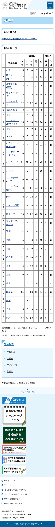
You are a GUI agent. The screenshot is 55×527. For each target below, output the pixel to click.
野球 (8, 196)
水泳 (8, 115)
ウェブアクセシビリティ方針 (16, 494)
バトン (9, 171)
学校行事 (11, 352)
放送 (8, 309)
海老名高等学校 (9, 383)
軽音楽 (9, 257)
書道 (8, 283)
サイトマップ (9, 481)
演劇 (8, 231)
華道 (8, 248)
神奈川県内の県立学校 (13, 503)
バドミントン (12, 162)
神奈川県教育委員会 (12, 499)
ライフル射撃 (12, 205)
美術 (8, 300)
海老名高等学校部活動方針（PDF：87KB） (19, 39)
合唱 (8, 240)
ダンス (9, 136)
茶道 (8, 266)
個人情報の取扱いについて (15, 490)
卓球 (8, 129)
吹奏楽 (9, 292)
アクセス (7, 485)
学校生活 (9, 344)
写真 (8, 274)
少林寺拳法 (11, 110)
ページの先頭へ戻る (27, 392)
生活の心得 (12, 365)
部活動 (10, 371)
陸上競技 (10, 214)
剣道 (8, 70)
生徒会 (10, 358)
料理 (8, 318)
